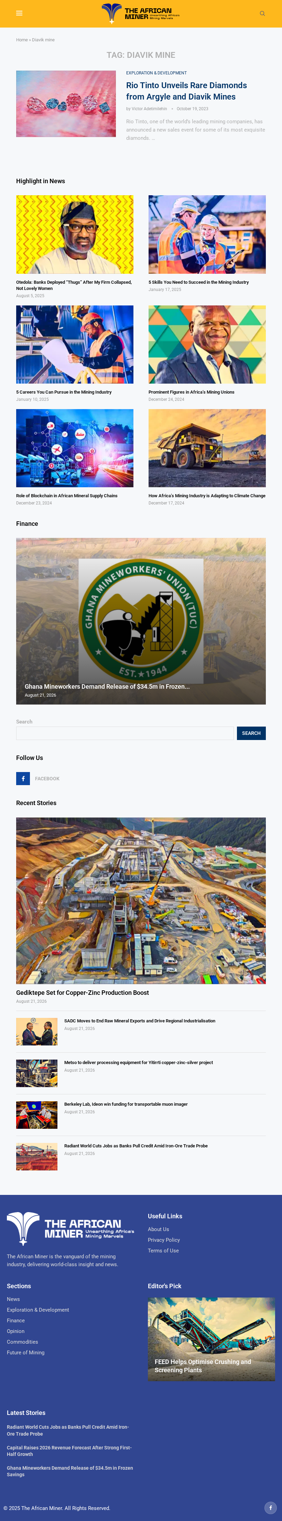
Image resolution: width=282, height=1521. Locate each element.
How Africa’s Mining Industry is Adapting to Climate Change (207, 495)
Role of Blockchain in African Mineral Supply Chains (67, 495)
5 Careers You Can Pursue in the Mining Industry (63, 392)
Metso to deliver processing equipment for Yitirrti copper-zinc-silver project (138, 1062)
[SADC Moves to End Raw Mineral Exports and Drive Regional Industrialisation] (36, 1031)
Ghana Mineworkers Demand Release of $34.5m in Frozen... (107, 686)
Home (22, 39)
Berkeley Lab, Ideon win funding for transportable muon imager (126, 1104)
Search (24, 722)
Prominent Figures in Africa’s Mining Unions (192, 392)
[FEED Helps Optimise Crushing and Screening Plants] (211, 1340)
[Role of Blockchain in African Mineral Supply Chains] (74, 448)
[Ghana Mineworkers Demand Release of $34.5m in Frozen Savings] (141, 621)
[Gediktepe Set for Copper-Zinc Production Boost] (141, 900)
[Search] (262, 14)
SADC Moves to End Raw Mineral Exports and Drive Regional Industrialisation (139, 1020)
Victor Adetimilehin (149, 108)
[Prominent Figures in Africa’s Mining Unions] (207, 344)
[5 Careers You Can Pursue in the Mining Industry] (74, 344)
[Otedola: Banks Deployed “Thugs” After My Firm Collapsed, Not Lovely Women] (74, 234)
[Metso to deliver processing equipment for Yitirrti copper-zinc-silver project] (36, 1073)
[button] (22, 621)
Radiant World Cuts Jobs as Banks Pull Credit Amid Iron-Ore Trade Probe (136, 1145)
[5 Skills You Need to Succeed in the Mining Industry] (207, 234)
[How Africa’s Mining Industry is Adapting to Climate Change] (207, 448)
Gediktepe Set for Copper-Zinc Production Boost (82, 992)
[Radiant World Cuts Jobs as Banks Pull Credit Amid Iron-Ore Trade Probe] (36, 1156)
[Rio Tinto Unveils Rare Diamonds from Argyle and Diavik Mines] (66, 104)
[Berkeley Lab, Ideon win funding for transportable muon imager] (36, 1115)
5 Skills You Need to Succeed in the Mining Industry (199, 282)
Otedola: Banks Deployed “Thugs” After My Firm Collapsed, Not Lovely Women (74, 285)
